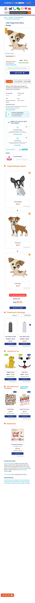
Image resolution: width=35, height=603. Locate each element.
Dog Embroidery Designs (11, 480)
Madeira (14, 315)
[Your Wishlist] (25, 8)
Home (5, 17)
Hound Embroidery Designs (17, 481)
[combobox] (19, 12)
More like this (26, 206)
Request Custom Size (11, 64)
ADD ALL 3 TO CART (18, 307)
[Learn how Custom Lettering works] (26, 127)
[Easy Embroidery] (9, 158)
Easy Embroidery (9, 463)
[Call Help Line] (14, 8)
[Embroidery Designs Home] (10, 8)
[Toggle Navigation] (5, 8)
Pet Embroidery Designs (23, 483)
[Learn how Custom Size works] (26, 138)
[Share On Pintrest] (27, 149)
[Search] (29, 12)
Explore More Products (24, 387)
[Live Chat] (18, 8)
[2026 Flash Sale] (17, 3)
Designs (11, 17)
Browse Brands (19, 17)
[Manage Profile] (22, 8)
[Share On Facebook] (25, 149)
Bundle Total (16, 298)
